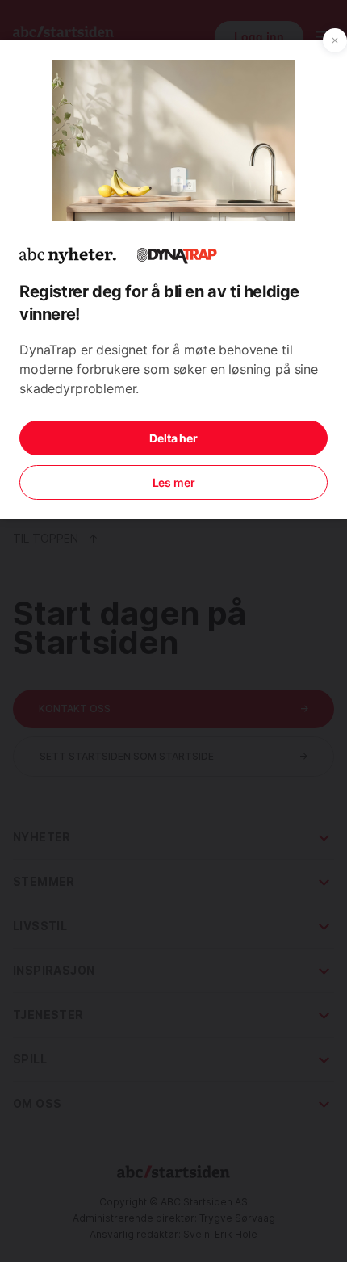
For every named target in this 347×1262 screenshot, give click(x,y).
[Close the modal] (335, 40)
